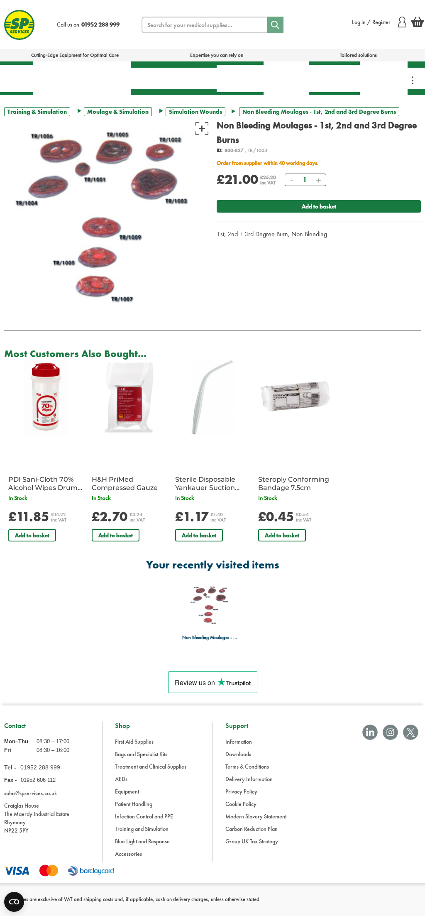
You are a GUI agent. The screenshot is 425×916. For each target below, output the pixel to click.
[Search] (275, 25)
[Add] (318, 180)
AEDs (148, 78)
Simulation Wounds (195, 111)
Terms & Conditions (247, 766)
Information (238, 741)
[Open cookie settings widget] (14, 902)
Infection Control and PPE (144, 816)
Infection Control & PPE (286, 78)
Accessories (128, 853)
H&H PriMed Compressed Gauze (125, 483)
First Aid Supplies (134, 741)
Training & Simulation (334, 78)
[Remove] (291, 180)
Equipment (191, 78)
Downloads (238, 754)
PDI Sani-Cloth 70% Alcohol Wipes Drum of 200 (43, 483)
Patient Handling (240, 78)
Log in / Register (371, 22)
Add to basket (319, 206)
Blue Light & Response (384, 78)
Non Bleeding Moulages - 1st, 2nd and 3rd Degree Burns (210, 637)
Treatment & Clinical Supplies (106, 78)
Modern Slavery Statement (255, 816)
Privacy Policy (241, 791)
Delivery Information (249, 779)
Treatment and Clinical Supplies (150, 766)
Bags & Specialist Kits (57, 78)
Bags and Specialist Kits (141, 754)
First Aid (16, 78)
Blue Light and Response (142, 841)
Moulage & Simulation (118, 111)
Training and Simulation (142, 829)
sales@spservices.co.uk (30, 793)
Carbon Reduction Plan (251, 829)
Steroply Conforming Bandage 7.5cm (293, 483)
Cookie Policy (240, 804)
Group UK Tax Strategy (251, 841)
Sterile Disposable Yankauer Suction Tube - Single (205, 483)
